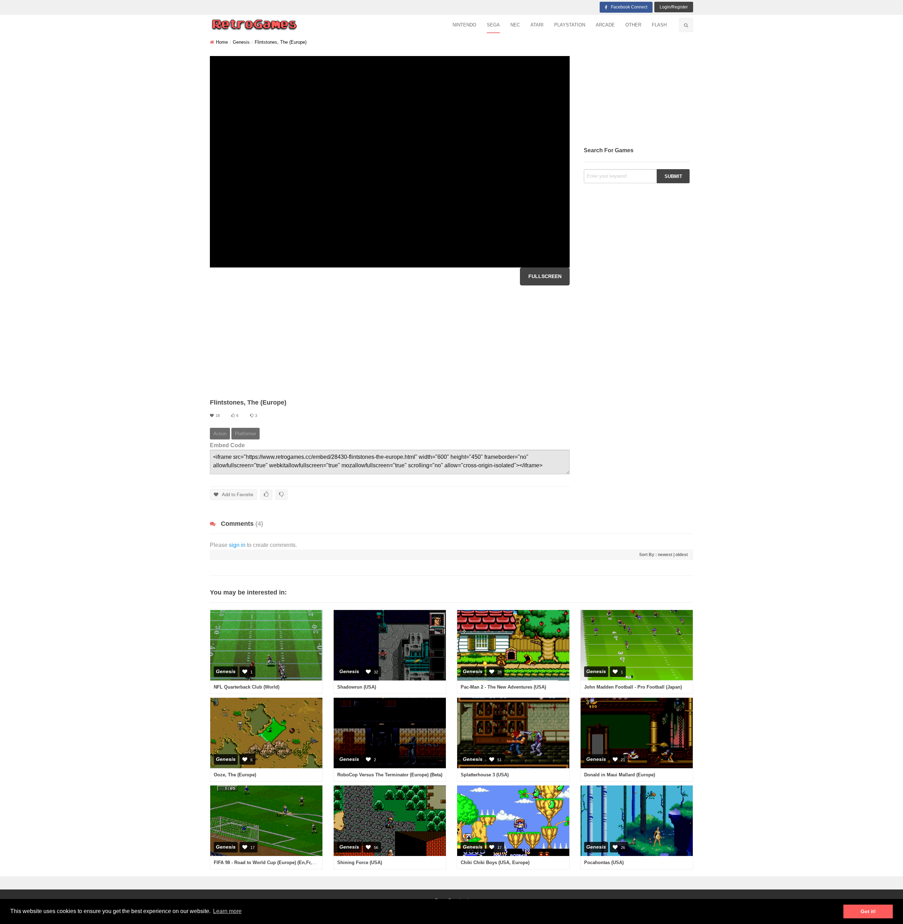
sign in (237, 545)
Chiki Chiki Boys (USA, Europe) (495, 862)
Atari (537, 24)
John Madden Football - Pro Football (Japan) (633, 687)
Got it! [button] (868, 911)
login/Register (674, 7)
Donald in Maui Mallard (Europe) (619, 774)
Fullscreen (545, 276)
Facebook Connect (629, 7)
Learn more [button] (227, 911)
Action (219, 433)
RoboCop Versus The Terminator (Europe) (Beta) (389, 774)
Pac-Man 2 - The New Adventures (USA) (503, 687)
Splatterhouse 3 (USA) (485, 774)
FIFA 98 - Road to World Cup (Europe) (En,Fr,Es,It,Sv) (272, 862)
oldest (681, 554)
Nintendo (464, 24)
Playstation (569, 24)
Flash (659, 24)
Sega (493, 24)
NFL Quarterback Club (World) (246, 687)
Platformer (245, 433)
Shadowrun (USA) (356, 687)
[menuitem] (464, 25)
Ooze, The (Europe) (235, 774)
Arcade (605, 24)
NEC (515, 24)
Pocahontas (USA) (604, 862)
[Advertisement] (390, 341)
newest (665, 554)
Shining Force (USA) (359, 862)
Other (633, 24)
